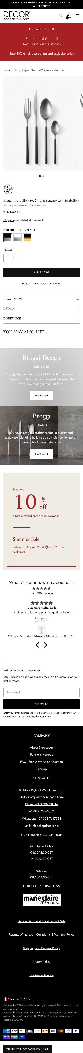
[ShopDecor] (16, 15)
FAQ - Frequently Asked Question (41, 761)
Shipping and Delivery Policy (41, 948)
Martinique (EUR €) (18, 999)
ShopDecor (30, 1005)
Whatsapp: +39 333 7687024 (41, 818)
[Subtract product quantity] (7, 258)
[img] (41, 588)
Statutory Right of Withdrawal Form (41, 790)
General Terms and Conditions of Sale (41, 921)
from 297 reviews (41, 593)
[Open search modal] (61, 16)
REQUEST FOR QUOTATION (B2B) (41, 283)
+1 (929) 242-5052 (41, 811)
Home (6, 70)
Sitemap (41, 769)
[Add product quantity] (18, 258)
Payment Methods (41, 754)
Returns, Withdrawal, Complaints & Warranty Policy (41, 934)
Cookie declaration (41, 975)
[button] (40, 176)
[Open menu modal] (77, 16)
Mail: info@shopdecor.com (41, 825)
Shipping (9, 220)
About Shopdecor (41, 747)
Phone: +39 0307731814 (41, 804)
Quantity (9, 250)
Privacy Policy (41, 961)
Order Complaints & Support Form (41, 797)
